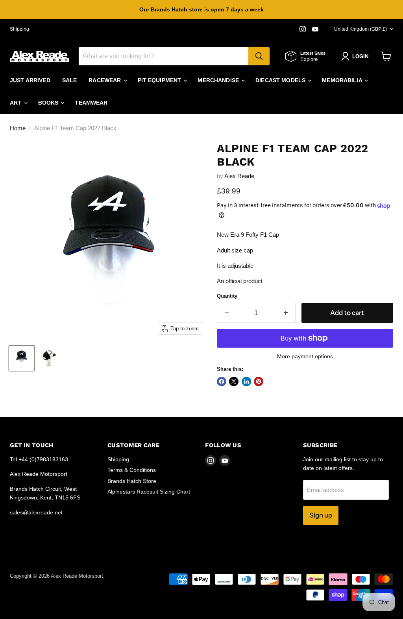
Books (49, 102)
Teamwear (91, 102)
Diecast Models (281, 80)
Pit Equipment (160, 80)
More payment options (305, 356)
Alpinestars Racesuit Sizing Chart (148, 491)
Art (16, 102)
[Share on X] (233, 381)
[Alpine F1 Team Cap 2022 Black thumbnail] (21, 358)
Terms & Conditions (131, 470)
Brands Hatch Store (131, 481)
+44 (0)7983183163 (43, 459)
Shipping (19, 29)
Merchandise (219, 80)
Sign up (320, 515)
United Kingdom (360, 29)
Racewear (105, 80)
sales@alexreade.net (36, 512)
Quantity (227, 296)
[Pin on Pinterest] (258, 381)
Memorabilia (343, 80)
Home (18, 128)
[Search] (259, 56)
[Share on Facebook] (221, 381)
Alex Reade (239, 176)
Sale (69, 80)
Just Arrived (30, 80)
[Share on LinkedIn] (246, 381)
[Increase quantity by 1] (286, 313)
